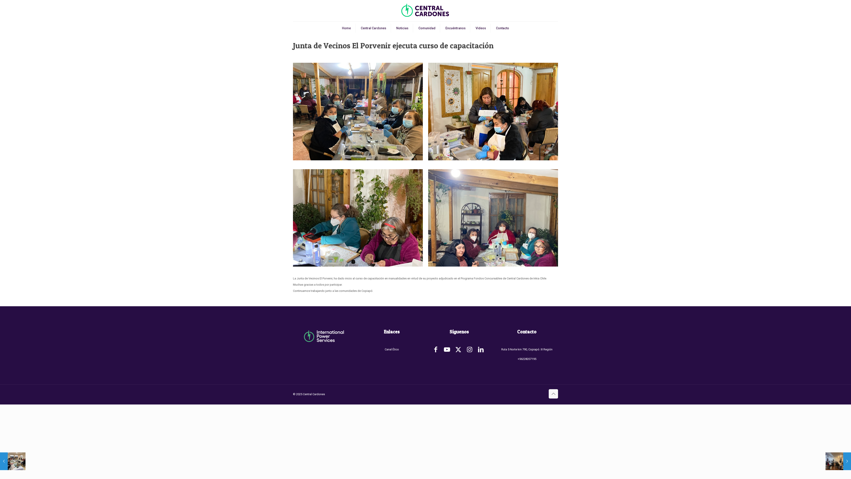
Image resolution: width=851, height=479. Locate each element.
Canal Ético (392, 349)
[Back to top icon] (553, 394)
